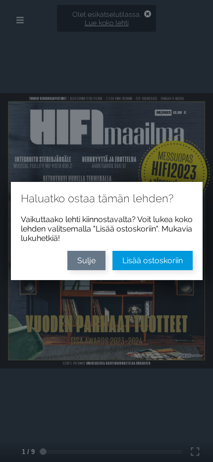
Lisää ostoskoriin (152, 260)
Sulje (86, 260)
